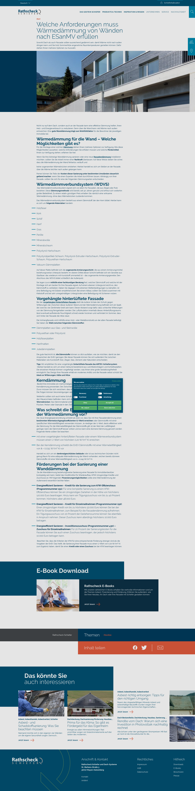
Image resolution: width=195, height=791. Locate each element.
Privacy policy (116, 381)
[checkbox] (76, 393)
